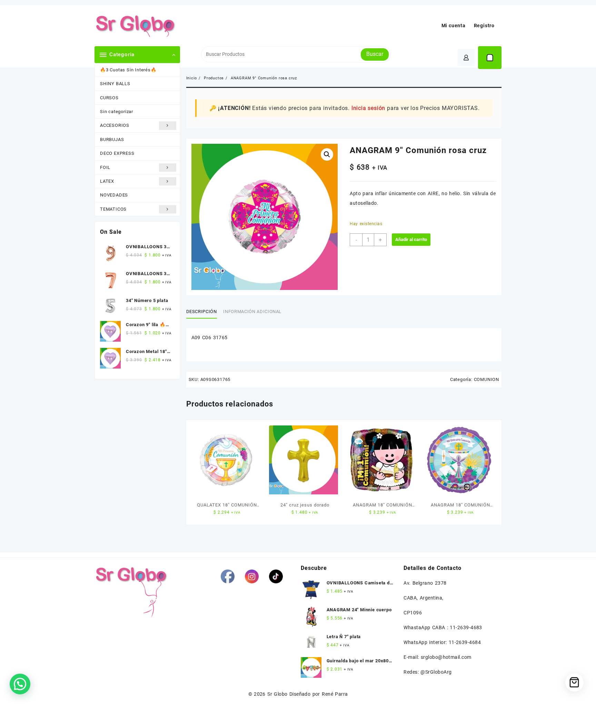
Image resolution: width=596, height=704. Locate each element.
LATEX (107, 181)
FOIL (105, 167)
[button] (327, 154)
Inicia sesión (368, 108)
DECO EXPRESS (117, 153)
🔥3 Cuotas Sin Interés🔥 (128, 69)
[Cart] (489, 57)
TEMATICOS (113, 209)
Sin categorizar (116, 111)
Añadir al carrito (411, 239)
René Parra (335, 694)
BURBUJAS (112, 139)
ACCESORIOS (114, 125)
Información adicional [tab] (252, 311)
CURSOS (109, 97)
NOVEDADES (114, 195)
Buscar (374, 54)
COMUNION (486, 379)
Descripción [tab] (201, 311)
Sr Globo (277, 694)
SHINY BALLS (115, 83)
